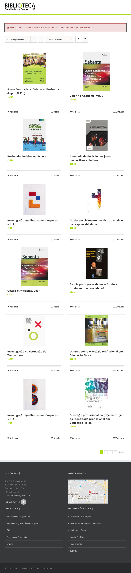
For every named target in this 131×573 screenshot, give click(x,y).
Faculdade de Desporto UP (18, 516)
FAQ (9, 530)
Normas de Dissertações (80, 516)
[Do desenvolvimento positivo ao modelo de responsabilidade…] (96, 199)
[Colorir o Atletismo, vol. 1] (34, 266)
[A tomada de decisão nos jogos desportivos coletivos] (96, 135)
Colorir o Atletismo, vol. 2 (86, 95)
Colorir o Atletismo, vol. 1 (23, 290)
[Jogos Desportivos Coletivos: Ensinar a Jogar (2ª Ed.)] (34, 68)
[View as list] (85, 39)
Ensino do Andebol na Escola (26, 156)
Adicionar (14, 111)
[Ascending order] (41, 39)
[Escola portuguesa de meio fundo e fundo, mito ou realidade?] (96, 263)
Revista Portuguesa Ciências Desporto (23, 523)
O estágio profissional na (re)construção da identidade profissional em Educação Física (96, 418)
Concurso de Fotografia (17, 537)
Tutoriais (73, 550)
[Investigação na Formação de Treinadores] (34, 331)
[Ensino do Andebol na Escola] (34, 135)
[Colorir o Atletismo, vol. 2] (96, 71)
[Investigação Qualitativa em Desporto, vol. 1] (34, 199)
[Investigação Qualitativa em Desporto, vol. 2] (34, 394)
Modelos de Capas (78, 530)
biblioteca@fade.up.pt (20, 495)
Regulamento (76, 544)
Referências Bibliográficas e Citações (85, 523)
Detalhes (57, 111)
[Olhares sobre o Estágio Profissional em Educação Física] (96, 331)
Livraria (10, 544)
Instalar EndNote (77, 537)
